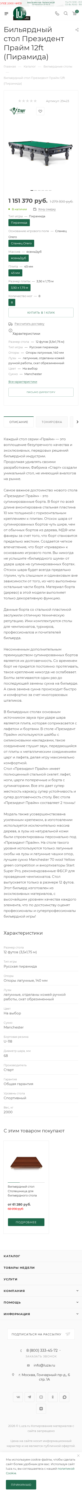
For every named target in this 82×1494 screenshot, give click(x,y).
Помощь (12, 1302)
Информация (17, 1314)
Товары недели (19, 1267)
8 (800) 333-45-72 (42, 1350)
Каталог (12, 1256)
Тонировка (52, 422)
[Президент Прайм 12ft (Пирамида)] (41, 154)
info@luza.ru (44, 1365)
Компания (14, 1291)
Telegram (29, 1397)
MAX (64, 1397)
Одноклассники (53, 1397)
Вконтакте (18, 1397)
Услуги (11, 1279)
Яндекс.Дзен (41, 1409)
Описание (18, 422)
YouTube (41, 1397)
